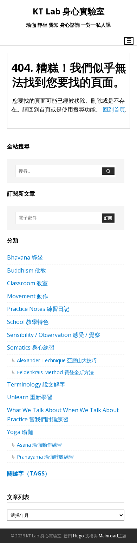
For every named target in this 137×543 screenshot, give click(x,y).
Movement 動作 (27, 296)
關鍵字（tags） (28, 473)
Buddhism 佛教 (26, 270)
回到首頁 (114, 109)
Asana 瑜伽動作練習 (39, 444)
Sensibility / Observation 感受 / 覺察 (53, 335)
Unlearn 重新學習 (29, 397)
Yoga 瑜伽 (20, 432)
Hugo (78, 536)
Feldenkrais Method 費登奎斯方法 (55, 372)
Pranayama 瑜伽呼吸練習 (45, 456)
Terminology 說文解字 (36, 384)
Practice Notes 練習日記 (38, 309)
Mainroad (108, 536)
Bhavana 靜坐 (25, 257)
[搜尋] (108, 171)
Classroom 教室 (27, 283)
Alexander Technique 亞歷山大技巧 (57, 360)
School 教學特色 (27, 322)
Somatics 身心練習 (30, 347)
